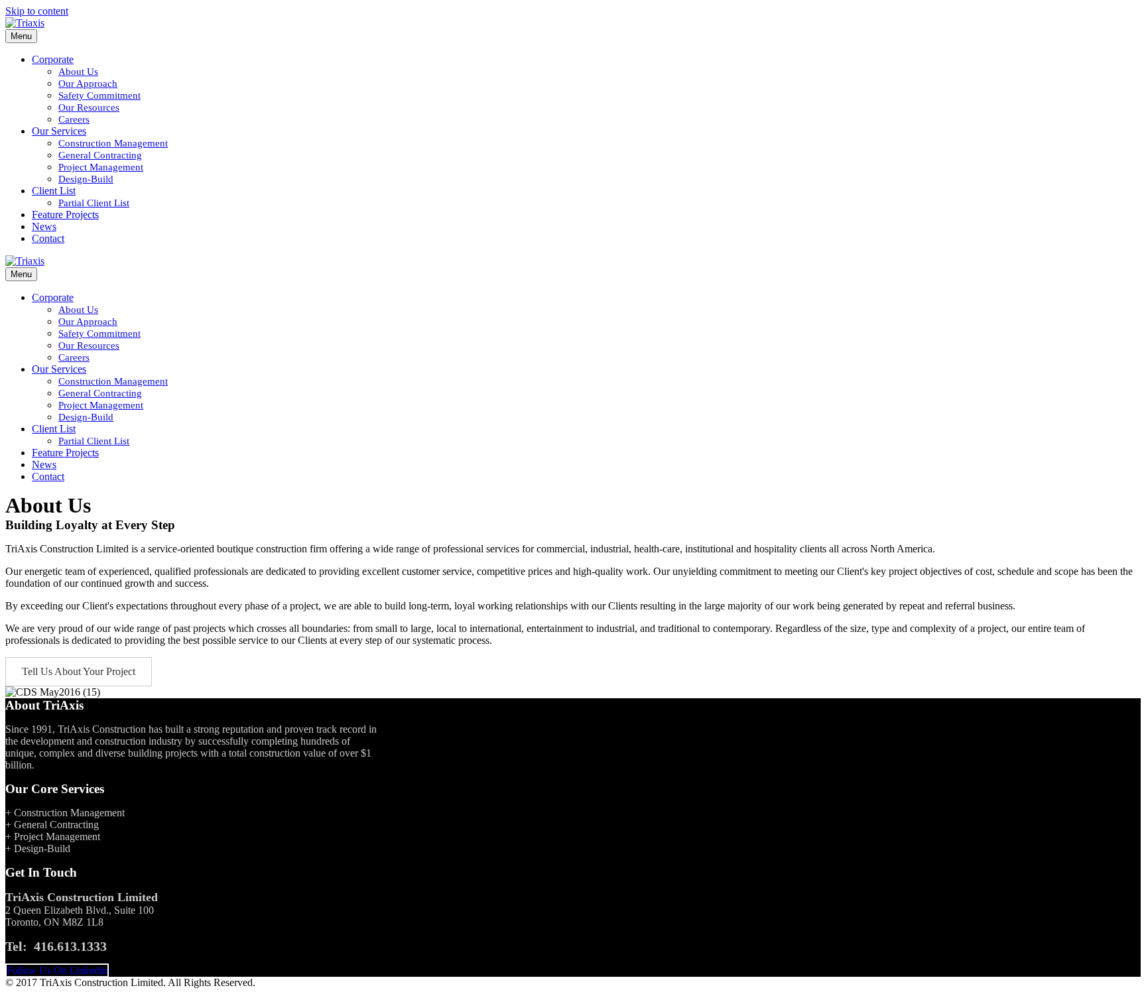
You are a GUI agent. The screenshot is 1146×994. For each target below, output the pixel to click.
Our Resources (88, 107)
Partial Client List (93, 203)
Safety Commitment (99, 95)
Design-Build (85, 179)
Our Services (59, 131)
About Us (78, 71)
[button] (78, 671)
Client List (54, 190)
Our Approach (87, 83)
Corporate (53, 59)
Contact (48, 238)
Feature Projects (65, 214)
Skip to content (36, 11)
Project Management (100, 167)
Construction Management (113, 143)
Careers (74, 119)
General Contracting (100, 155)
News (44, 226)
